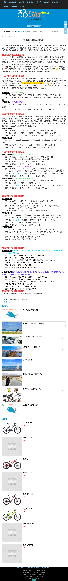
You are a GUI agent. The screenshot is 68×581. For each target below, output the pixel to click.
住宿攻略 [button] (38, 2)
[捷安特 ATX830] (12, 428)
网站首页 (29, 19)
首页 (4, 2)
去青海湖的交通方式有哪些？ (33, 337)
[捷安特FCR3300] (12, 532)
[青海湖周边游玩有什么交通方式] (12, 328)
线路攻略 (21, 31)
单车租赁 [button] (21, 2)
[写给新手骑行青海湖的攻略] (12, 379)
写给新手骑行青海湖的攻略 (32, 374)
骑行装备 (34, 31)
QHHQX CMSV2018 (31, 572)
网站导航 (34, 19)
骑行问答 (41, 31)
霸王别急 (39, 572)
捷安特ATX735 (28, 473)
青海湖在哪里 (27, 360)
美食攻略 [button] (46, 2)
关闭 (65, 23)
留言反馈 (39, 19)
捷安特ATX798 (28, 438)
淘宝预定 (23, 6)
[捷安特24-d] (12, 463)
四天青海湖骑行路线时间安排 (13, 299)
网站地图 (33, 568)
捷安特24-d (27, 459)
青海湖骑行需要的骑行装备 (32, 389)
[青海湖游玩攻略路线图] (12, 314)
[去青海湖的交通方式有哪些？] (12, 339)
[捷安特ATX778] (12, 553)
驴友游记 (47, 31)
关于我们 (22, 568)
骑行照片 (6, 6)
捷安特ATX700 (28, 509)
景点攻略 (55, 2)
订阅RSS (49, 568)
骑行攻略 (14, 31)
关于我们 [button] (14, 6)
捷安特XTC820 (28, 494)
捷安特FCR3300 (28, 524)
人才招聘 (27, 568)
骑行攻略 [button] (30, 2)
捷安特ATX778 (28, 545)
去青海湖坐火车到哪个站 (31, 347)
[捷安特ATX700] (12, 514)
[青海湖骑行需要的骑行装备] (12, 394)
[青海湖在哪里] (12, 364)
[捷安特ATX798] (12, 446)
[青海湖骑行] (34, 13)
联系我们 (38, 568)
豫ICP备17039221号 (34, 578)
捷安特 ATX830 (28, 423)
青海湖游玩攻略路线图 (31, 310)
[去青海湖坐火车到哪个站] (12, 351)
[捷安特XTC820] (12, 499)
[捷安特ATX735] (12, 481)
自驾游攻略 (55, 31)
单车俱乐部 (12, 2)
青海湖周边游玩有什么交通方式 (34, 323)
